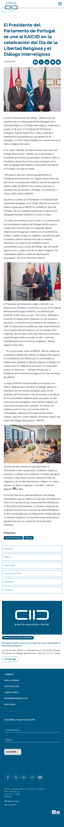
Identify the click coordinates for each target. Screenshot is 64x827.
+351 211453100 (10, 805)
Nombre (7, 736)
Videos (7, 557)
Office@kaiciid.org (11, 801)
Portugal (28, 538)
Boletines (9, 581)
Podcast (8, 590)
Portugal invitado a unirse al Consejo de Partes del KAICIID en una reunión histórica (31, 644)
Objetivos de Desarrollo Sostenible (17, 638)
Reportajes (9, 565)
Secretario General (13, 538)
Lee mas (8, 659)
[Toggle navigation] (60, 3)
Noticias (8, 548)
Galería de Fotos (13, 573)
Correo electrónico (11, 726)
